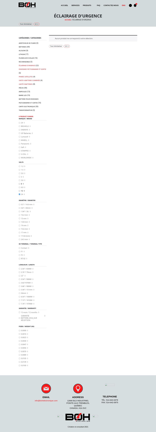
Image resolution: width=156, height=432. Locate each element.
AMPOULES (23, 92)
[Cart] (135, 5)
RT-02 (23, 258)
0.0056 (23, 348)
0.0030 (23, 341)
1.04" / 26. (25, 211)
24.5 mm (24, 239)
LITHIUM (22, 54)
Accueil (64, 5)
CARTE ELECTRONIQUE (27, 106)
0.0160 (23, 365)
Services (75, 5)
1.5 (22, 170)
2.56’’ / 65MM (26, 269)
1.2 (22, 166)
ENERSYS (24, 130)
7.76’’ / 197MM (26, 304)
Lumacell (24, 137)
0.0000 (23, 330)
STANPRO (25, 151)
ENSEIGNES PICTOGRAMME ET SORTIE (32, 69)
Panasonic (25, 144)
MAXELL (24, 140)
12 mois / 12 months (29, 312)
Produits (87, 5)
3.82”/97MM (26, 283)
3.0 (22, 173)
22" (22, 276)
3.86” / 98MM (26, 286)
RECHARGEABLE (24, 62)
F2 (22, 255)
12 (22, 191)
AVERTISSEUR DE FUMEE (27, 43)
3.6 (22, 180)
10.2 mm (24, 215)
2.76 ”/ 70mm (26, 272)
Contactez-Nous (111, 5)
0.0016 (23, 334)
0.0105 (23, 358)
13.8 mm (24, 222)
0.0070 (23, 351)
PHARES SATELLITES (26, 77)
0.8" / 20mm (26, 208)
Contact (24, 248)
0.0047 (23, 344)
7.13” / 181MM (26, 300)
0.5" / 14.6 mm (26, 204)
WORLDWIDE (26, 158)
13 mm (24, 218)
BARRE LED (23, 95)
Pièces (21, 88)
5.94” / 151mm (26, 290)
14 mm (24, 225)
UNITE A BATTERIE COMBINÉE (29, 80)
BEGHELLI (25, 126)
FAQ (98, 5)
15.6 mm (24, 229)
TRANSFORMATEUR (25, 110)
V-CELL (23, 154)
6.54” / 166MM (26, 297)
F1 (22, 251)
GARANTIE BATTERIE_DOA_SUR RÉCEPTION (29, 318)
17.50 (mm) (25, 236)
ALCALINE (22, 51)
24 (22, 123)
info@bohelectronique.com (46, 401)
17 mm (24, 232)
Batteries (22, 47)
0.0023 (23, 337)
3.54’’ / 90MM (26, 279)
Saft (22, 147)
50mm (23, 293)
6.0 (22, 187)
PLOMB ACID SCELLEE (26, 58)
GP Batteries (26, 133)
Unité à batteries (26, 84)
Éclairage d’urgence (27, 65)
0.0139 (23, 362)
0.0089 (23, 355)
